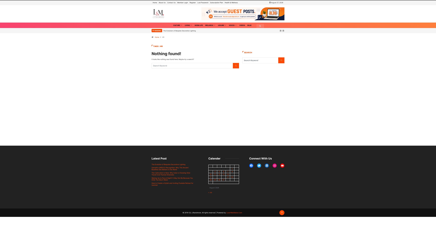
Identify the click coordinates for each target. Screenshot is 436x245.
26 (219, 180)
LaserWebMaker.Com (234, 213)
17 (211, 177)
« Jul (210, 192)
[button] (280, 31)
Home (155, 3)
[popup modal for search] (260, 26)
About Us (162, 3)
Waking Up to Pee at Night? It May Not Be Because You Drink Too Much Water (172, 179)
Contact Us (171, 3)
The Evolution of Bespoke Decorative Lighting (179, 31)
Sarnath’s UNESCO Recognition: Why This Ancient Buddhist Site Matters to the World (170, 168)
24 (211, 180)
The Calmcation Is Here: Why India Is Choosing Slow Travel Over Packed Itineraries (171, 174)
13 (223, 174)
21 (228, 177)
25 (215, 180)
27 (223, 180)
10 (211, 174)
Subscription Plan (216, 3)
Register (193, 3)
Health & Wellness (231, 3)
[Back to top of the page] (282, 212)
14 (228, 174)
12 (219, 174)
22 (232, 177)
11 (215, 174)
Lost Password (202, 3)
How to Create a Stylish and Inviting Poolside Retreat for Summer (172, 184)
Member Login (182, 3)
